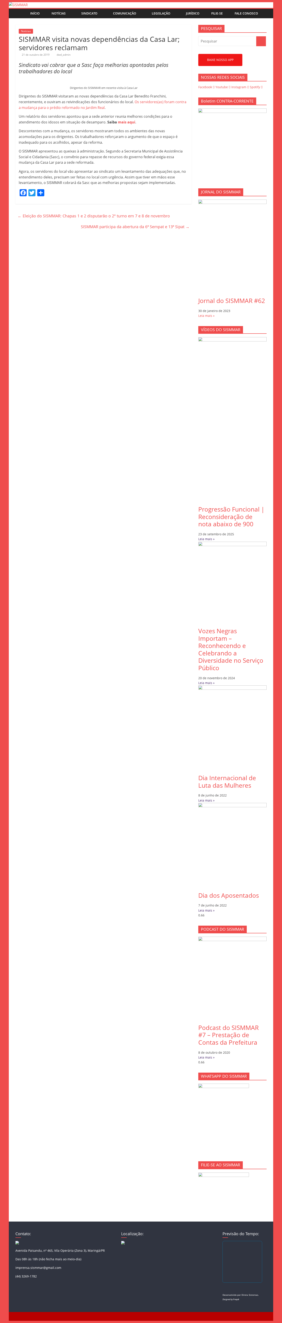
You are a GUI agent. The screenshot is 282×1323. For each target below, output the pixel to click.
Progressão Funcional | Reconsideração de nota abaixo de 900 (231, 516)
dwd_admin (63, 55)
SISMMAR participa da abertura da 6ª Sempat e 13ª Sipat (135, 226)
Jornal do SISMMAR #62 (231, 300)
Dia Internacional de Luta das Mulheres (227, 781)
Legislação (161, 13)
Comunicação (124, 13)
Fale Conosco (246, 13)
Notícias (59, 13)
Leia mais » (206, 316)
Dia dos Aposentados (228, 895)
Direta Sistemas (249, 1294)
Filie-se (217, 13)
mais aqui (126, 122)
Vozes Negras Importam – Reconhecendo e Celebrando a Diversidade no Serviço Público (230, 649)
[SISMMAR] (18, 4)
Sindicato (89, 13)
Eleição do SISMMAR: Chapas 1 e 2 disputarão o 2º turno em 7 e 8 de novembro (94, 215)
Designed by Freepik (231, 1299)
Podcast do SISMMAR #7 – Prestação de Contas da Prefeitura (228, 1034)
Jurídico (192, 13)
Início (35, 13)
